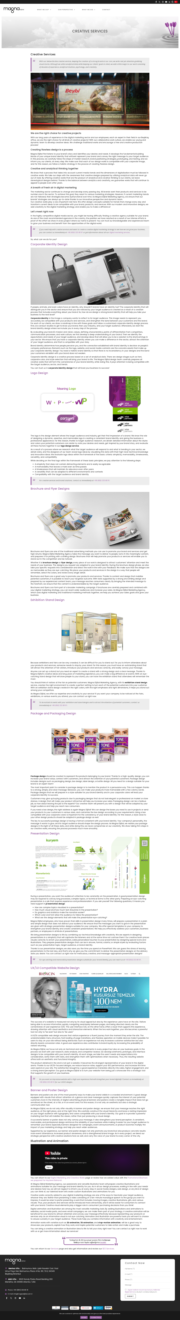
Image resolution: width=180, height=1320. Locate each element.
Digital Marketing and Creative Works (68, 1178)
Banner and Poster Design (49, 1090)
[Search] (172, 2)
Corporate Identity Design (49, 244)
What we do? (43, 10)
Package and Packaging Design (53, 713)
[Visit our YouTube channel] (166, 1)
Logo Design (39, 373)
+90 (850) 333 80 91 (75, 232)
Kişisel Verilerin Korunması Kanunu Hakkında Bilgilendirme (142, 1291)
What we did (88, 10)
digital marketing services (119, 232)
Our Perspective (66, 10)
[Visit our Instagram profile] (162, 1)
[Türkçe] (176, 2)
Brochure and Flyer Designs (50, 489)
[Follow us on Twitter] (159, 1)
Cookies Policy (96, 1317)
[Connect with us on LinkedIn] (169, 1)
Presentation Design (45, 833)
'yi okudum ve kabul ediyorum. (142, 1291)
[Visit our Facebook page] (156, 1)
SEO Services (108, 1248)
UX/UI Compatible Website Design (55, 968)
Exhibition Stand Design (48, 600)
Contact (106, 10)
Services (54, 1248)
